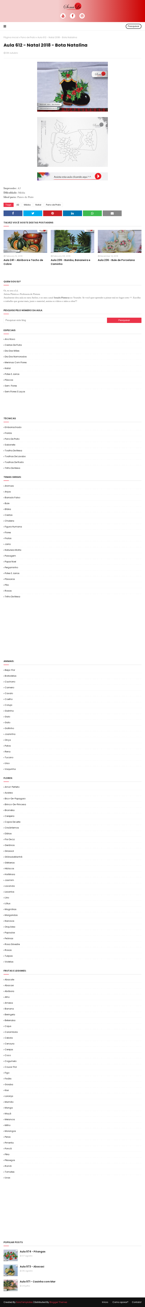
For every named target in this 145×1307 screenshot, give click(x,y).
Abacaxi (9, 985)
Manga (9, 1107)
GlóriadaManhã (13, 856)
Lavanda (10, 885)
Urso (7, 763)
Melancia (10, 1119)
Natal (38, 204)
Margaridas (11, 915)
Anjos (8, 491)
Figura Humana (13, 526)
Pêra (7, 1154)
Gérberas (10, 862)
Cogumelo (10, 1061)
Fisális (8, 1078)
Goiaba (9, 1084)
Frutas (8, 538)
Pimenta (9, 1142)
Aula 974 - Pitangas (32, 1251)
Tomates (9, 1171)
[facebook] (72, 16)
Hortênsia (10, 874)
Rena (7, 751)
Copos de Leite (12, 821)
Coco (8, 1055)
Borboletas (10, 675)
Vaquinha (10, 769)
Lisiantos (9, 891)
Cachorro (10, 681)
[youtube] (63, 16)
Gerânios (10, 845)
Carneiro (9, 687)
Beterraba (10, 1020)
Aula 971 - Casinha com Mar (38, 1281)
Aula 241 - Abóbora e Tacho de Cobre (23, 262)
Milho (7, 1125)
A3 (17, 204)
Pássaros (10, 579)
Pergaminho (11, 567)
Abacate (9, 979)
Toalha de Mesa (13, 450)
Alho (7, 997)
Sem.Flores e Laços (15, 391)
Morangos (10, 1131)
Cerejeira (9, 816)
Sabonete (10, 444)
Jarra (8, 544)
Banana (9, 1008)
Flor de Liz (10, 839)
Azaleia (9, 792)
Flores (8, 532)
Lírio (7, 897)
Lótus (7, 903)
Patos (8, 745)
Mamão (9, 1101)
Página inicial (11, 37)
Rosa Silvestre (12, 944)
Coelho (9, 699)
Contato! (136, 1302)
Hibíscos (9, 868)
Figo (7, 1072)
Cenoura (9, 1043)
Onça (8, 739)
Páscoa (9, 379)
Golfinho (9, 728)
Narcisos (9, 920)
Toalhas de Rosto (14, 462)
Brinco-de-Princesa (15, 804)
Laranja (9, 1096)
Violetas (9, 961)
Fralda (8, 433)
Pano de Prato (28, 37)
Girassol (9, 850)
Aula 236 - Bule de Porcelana (116, 260)
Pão (7, 584)
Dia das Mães (12, 350)
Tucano (9, 757)
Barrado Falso (12, 497)
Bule (7, 503)
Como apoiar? (120, 1302)
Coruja (8, 704)
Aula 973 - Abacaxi (32, 1266)
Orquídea (10, 926)
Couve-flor (11, 1066)
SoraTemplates (24, 1302)
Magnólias (10, 909)
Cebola (9, 1037)
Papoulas (10, 932)
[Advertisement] (45, 404)
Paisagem (10, 555)
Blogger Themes (58, 1302)
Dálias (8, 833)
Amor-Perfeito (12, 786)
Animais (9, 485)
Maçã (8, 1113)
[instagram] (82, 16)
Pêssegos (10, 1160)
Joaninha (10, 734)
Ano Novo (10, 339)
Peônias (9, 938)
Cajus (8, 1026)
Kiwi (7, 1090)
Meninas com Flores (16, 362)
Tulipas (9, 955)
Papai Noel (10, 561)
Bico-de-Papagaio (15, 798)
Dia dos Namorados (16, 356)
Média (27, 204)
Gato (7, 722)
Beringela (10, 1014)
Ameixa (9, 1002)
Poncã (8, 1148)
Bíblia (8, 509)
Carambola (11, 1031)
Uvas (7, 1177)
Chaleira (9, 520)
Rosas (8, 590)
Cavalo (9, 693)
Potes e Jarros (12, 374)
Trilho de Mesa (12, 468)
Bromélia (9, 810)
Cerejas (9, 1049)
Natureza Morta (13, 549)
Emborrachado (13, 427)
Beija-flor (10, 670)
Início (105, 1302)
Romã (8, 1166)
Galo (7, 716)
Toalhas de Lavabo (15, 456)
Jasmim (9, 880)
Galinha (9, 710)
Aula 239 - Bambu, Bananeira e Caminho (70, 262)
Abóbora (9, 991)
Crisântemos (12, 827)
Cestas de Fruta (13, 344)
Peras (8, 1136)
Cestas (9, 514)
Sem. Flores (11, 385)
